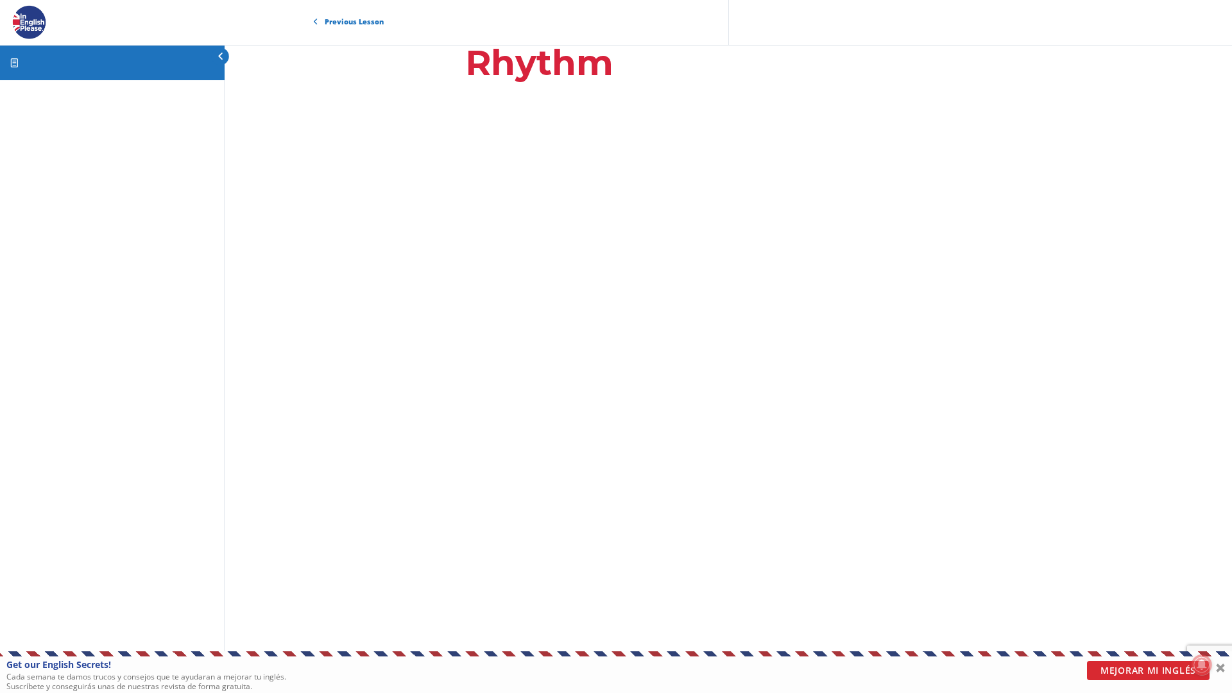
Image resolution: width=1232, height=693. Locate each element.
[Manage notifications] (1202, 664)
